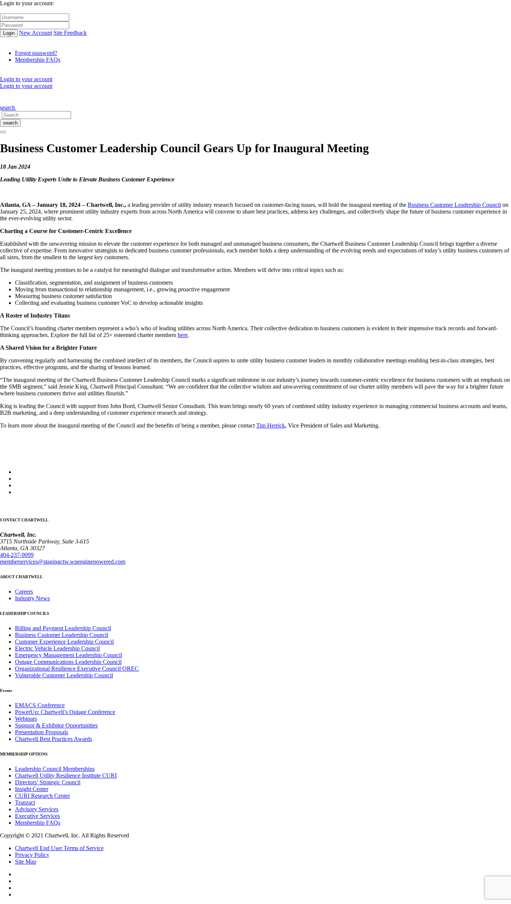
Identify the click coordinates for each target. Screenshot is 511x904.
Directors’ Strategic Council (47, 782)
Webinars (26, 718)
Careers (24, 591)
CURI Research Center (42, 796)
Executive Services (37, 816)
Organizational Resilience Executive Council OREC (77, 668)
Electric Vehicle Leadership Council (57, 648)
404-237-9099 (17, 555)
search (10, 123)
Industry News (32, 598)
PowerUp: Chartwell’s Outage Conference (65, 712)
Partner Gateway (122, 96)
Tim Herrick (270, 425)
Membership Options (53, 96)
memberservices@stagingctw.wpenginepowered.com (62, 561)
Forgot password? (36, 53)
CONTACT (159, 96)
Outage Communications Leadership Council (68, 662)
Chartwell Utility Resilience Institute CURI (66, 775)
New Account (35, 33)
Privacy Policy (32, 855)
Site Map (25, 861)
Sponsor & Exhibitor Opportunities (56, 725)
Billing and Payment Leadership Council (63, 628)
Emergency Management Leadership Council (68, 655)
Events (90, 96)
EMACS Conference (40, 705)
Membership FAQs (37, 59)
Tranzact (25, 802)
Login (9, 33)
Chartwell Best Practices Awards (53, 739)
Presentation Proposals (41, 732)
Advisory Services (36, 809)
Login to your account (26, 79)
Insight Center (31, 789)
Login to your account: (27, 3)
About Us (14, 96)
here (183, 335)
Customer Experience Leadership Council (64, 641)
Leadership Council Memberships (55, 769)
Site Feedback (70, 33)
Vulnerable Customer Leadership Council (64, 675)
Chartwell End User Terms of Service (59, 848)
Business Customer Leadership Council (454, 205)
